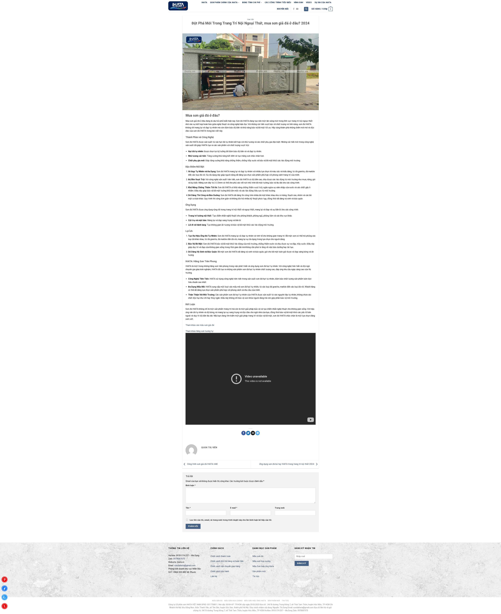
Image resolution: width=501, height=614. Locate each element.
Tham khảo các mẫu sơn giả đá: (200, 325)
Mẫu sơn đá (257, 556)
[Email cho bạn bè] (253, 433)
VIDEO (309, 2)
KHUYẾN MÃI (283, 9)
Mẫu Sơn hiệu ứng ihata (263, 566)
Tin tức (250, 19)
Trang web (280, 508)
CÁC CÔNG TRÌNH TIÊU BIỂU (278, 2)
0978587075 (179, 558)
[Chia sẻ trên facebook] (243, 433)
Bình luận (191, 485)
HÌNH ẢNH (298, 2)
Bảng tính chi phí (251, 2)
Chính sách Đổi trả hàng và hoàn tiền (226, 561)
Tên (188, 508)
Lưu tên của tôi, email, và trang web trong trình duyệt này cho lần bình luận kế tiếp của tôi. (231, 520)
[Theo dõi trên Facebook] (294, 9)
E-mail (233, 508)
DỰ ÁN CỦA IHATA (323, 2)
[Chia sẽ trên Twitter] (248, 433)
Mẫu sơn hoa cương (261, 561)
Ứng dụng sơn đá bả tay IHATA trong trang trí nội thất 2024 (287, 464)
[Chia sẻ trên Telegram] (257, 433)
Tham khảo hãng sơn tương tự (199, 331)
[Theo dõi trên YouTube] (297, 9)
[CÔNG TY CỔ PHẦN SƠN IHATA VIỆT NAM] (178, 6)
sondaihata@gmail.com (184, 565)
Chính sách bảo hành (219, 571)
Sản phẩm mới (259, 571)
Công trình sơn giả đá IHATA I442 (202, 464)
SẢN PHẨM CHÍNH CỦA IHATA (223, 2)
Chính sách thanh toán (220, 556)
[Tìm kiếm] (306, 9)
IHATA (204, 2)
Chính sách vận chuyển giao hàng (225, 566)
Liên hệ (213, 576)
